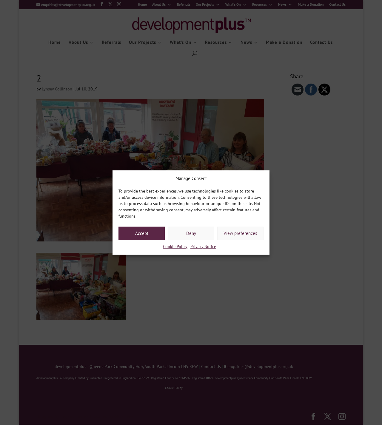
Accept (141, 233)
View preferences (240, 233)
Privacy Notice (203, 246)
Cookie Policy (175, 246)
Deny (191, 233)
